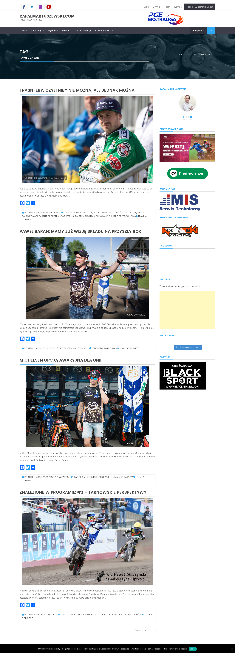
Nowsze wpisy (142, 630)
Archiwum (42, 212)
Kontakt (178, 7)
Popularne (199, 30)
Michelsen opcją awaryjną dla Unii (60, 360)
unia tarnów (97, 216)
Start (24, 30)
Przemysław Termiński (77, 216)
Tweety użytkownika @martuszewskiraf (180, 286)
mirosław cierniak (81, 614)
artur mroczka (83, 212)
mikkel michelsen (93, 477)
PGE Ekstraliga (67, 348)
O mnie (156, 7)
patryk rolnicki (102, 614)
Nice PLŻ (53, 348)
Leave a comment (130, 348)
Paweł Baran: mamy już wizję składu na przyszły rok (80, 231)
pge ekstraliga (55, 216)
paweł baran (38, 216)
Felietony (36, 30)
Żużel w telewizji (82, 30)
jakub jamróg (101, 212)
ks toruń (115, 212)
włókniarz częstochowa (121, 216)
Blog (146, 7)
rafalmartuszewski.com (47, 16)
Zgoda (192, 649)
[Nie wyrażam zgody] (231, 649)
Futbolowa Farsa (104, 30)
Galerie (65, 30)
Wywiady (53, 30)
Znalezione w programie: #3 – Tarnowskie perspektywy (83, 492)
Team (167, 7)
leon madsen (129, 212)
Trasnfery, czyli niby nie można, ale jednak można (77, 90)
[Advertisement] (187, 310)
